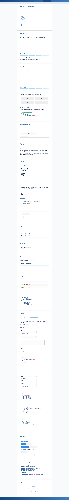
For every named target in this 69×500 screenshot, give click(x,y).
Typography (23, 19)
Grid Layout (22, 17)
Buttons (22, 25)
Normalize (31, 57)
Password (22, 335)
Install (21, 0)
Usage (22, 14)
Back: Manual (35, 491)
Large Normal (33, 446)
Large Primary (24, 446)
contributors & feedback (40, 2)
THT (18, 0)
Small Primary (23, 449)
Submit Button (24, 441)
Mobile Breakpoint (24, 18)
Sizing (22, 16)
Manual (25, 0)
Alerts (22, 24)
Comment (23, 338)
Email (21, 330)
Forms (22, 26)
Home (29, 498)
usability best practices (34, 317)
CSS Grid (42, 90)
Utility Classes (23, 20)
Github (36, 498)
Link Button (33, 449)
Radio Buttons (23, 378)
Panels (22, 23)
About (32, 498)
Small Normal (28, 449)
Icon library (33, 486)
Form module (26, 324)
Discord (39, 498)
